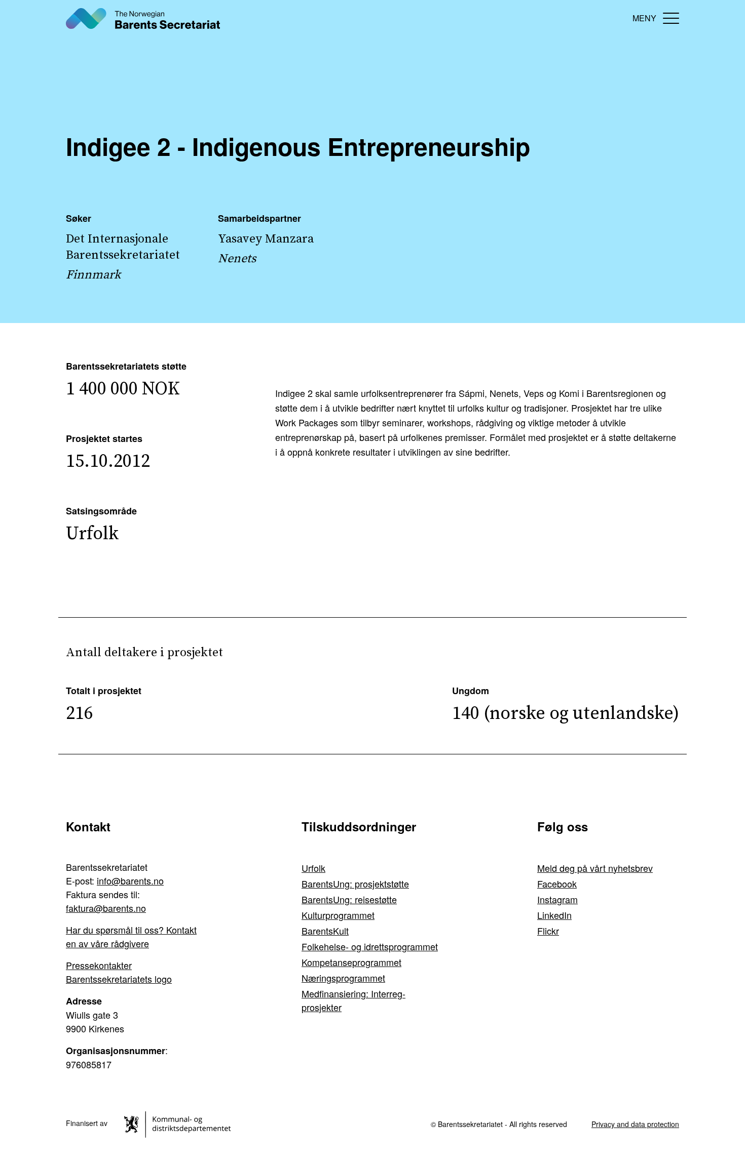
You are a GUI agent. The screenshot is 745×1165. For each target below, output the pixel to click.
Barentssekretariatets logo (119, 978)
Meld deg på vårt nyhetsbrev (595, 867)
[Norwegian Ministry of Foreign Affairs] (179, 1123)
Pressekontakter (99, 965)
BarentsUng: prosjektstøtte (355, 883)
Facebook (557, 883)
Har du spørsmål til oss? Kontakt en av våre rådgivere (131, 936)
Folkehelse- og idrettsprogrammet (370, 946)
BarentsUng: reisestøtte (349, 899)
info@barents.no (130, 880)
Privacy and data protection (635, 1124)
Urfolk (313, 867)
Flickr (548, 930)
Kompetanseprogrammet (351, 962)
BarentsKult (325, 930)
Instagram (557, 899)
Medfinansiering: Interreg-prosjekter (353, 1000)
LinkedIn (554, 914)
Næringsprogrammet (343, 977)
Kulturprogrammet (338, 914)
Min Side (616, 18)
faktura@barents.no (106, 907)
